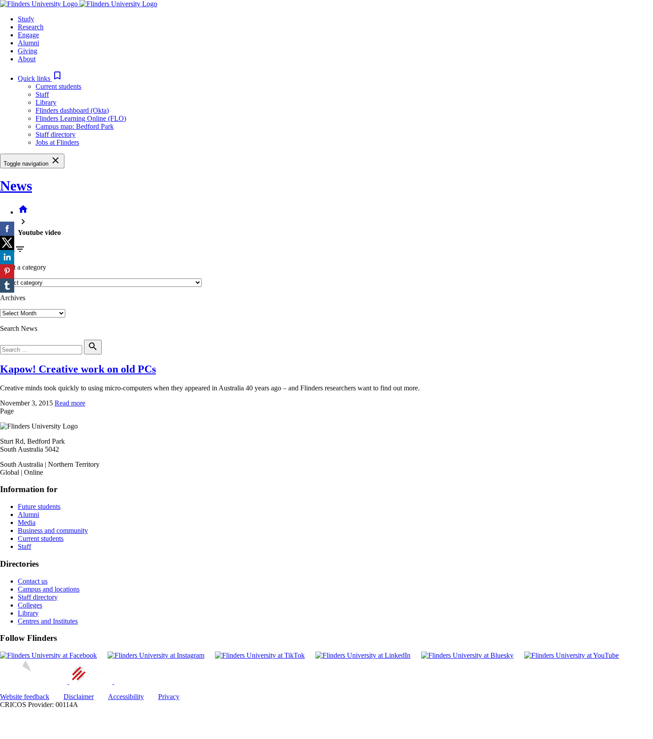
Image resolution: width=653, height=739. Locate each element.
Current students (58, 86)
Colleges (30, 605)
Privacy (168, 696)
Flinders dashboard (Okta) (72, 110)
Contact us (33, 581)
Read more (70, 403)
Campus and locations (49, 589)
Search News (18, 328)
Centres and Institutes (48, 621)
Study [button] (26, 19)
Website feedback (24, 696)
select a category (23, 267)
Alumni (28, 514)
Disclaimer (79, 696)
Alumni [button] (28, 43)
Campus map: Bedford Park (75, 126)
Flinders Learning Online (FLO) (81, 118)
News (16, 186)
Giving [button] (27, 51)
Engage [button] (28, 35)
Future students (39, 506)
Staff (42, 94)
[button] (40, 78)
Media (27, 522)
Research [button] (31, 27)
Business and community (53, 530)
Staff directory (56, 134)
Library (46, 102)
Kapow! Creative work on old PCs (78, 369)
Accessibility (126, 696)
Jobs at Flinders (57, 142)
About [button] (27, 59)
